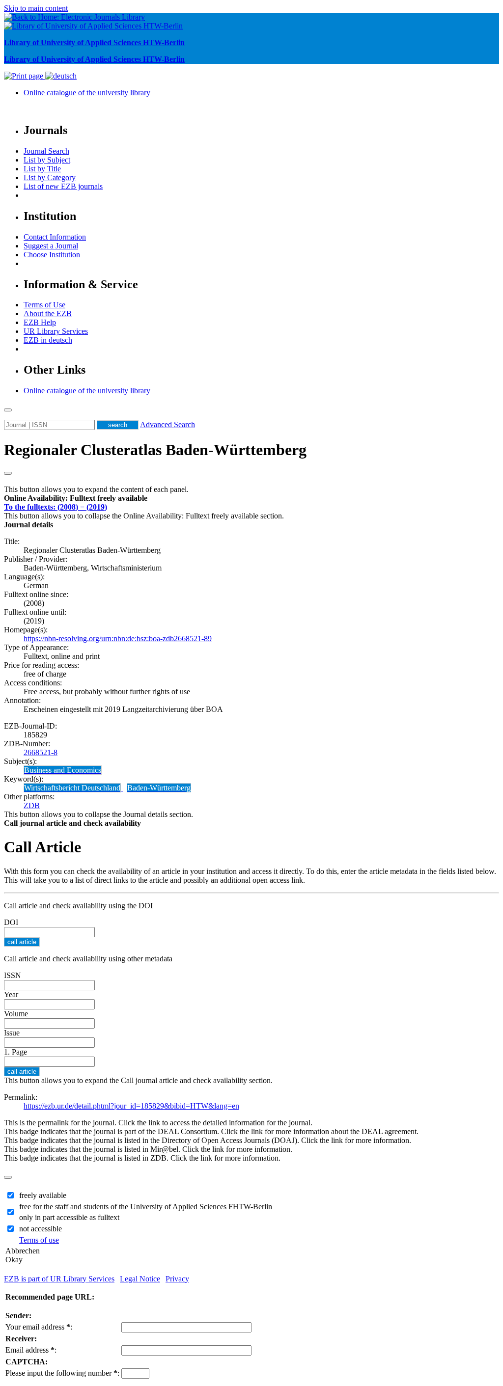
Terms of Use (44, 304)
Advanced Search (167, 424)
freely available (42, 1195)
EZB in (48, 340)
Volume (16, 1013)
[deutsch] (61, 76)
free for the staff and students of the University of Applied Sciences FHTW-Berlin (145, 1206)
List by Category (50, 177)
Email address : (30, 1350)
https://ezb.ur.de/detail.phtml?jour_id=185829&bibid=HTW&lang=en (131, 1106)
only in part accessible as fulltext (69, 1217)
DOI (11, 922)
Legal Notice (140, 1279)
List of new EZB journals (63, 186)
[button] (75, 498)
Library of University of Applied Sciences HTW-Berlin (94, 42)
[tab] (251, 498)
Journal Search (46, 151)
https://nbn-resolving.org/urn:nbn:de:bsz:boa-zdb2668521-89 (118, 638)
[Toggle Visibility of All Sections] (8, 473)
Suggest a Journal (51, 246)
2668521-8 (40, 752)
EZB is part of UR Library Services (59, 1279)
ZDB (32, 805)
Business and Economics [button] (62, 770)
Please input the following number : (62, 1373)
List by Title (42, 168)
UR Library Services (56, 331)
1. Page (15, 1052)
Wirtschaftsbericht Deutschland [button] (72, 788)
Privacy (177, 1279)
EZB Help (40, 322)
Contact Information (55, 237)
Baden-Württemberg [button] (159, 788)
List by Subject (47, 160)
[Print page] (24, 76)
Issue (12, 1033)
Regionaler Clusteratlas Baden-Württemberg (155, 450)
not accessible (40, 1228)
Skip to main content (36, 8)
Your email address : (38, 1327)
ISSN (12, 975)
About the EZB (48, 313)
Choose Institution (52, 254)
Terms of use (39, 1240)
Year (11, 994)
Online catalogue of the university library (87, 92)
